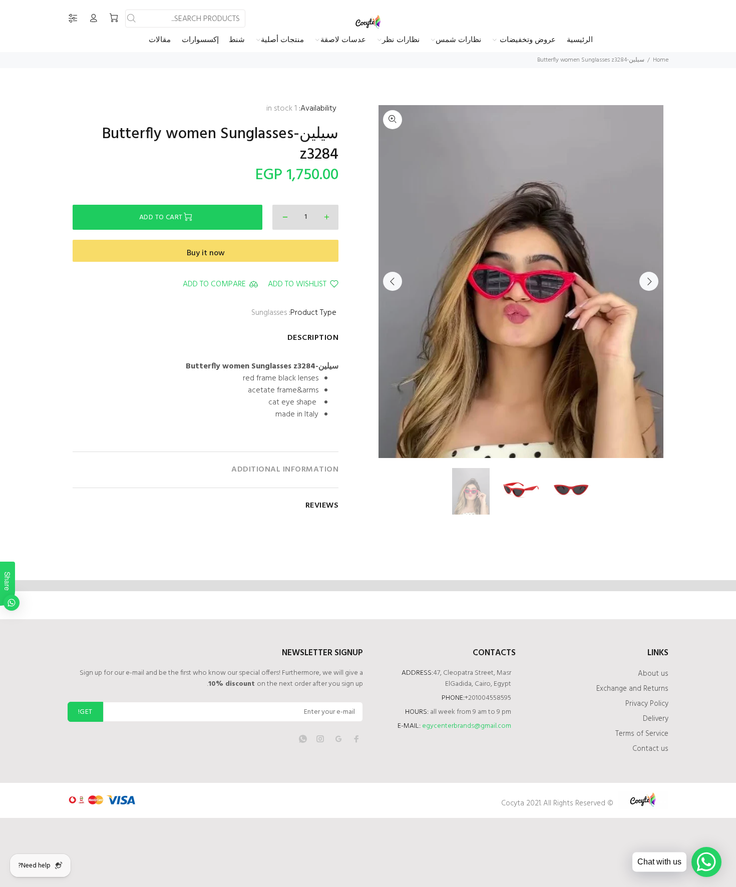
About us (653, 674)
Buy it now (206, 253)
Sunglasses (269, 312)
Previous (392, 281)
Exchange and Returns (632, 689)
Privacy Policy (646, 704)
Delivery (655, 719)
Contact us (650, 749)
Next (648, 281)
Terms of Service (641, 734)
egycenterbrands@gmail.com (466, 726)
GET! (85, 712)
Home (660, 60)
